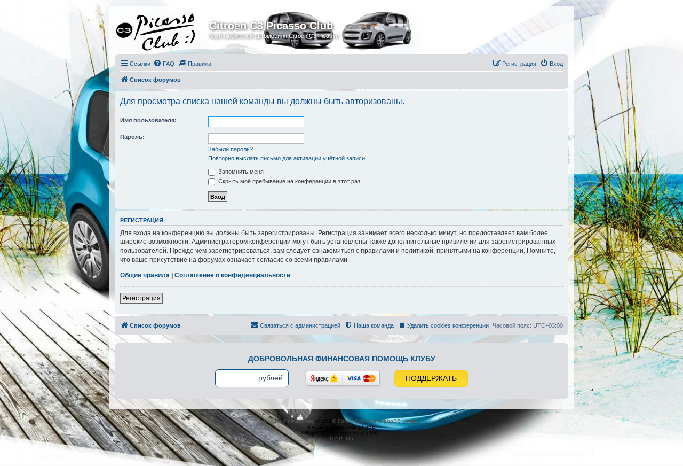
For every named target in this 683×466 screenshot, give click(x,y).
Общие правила (145, 275)
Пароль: (132, 137)
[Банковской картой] (361, 378)
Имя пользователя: (148, 120)
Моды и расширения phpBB (341, 433)
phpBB (323, 421)
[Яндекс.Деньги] (324, 378)
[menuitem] (163, 63)
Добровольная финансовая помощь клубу (341, 358)
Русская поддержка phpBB (342, 427)
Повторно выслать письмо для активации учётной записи (286, 158)
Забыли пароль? (230, 149)
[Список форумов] (163, 29)
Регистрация (141, 298)
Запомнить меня (240, 171)
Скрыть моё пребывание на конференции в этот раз (288, 181)
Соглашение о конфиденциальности (232, 275)
